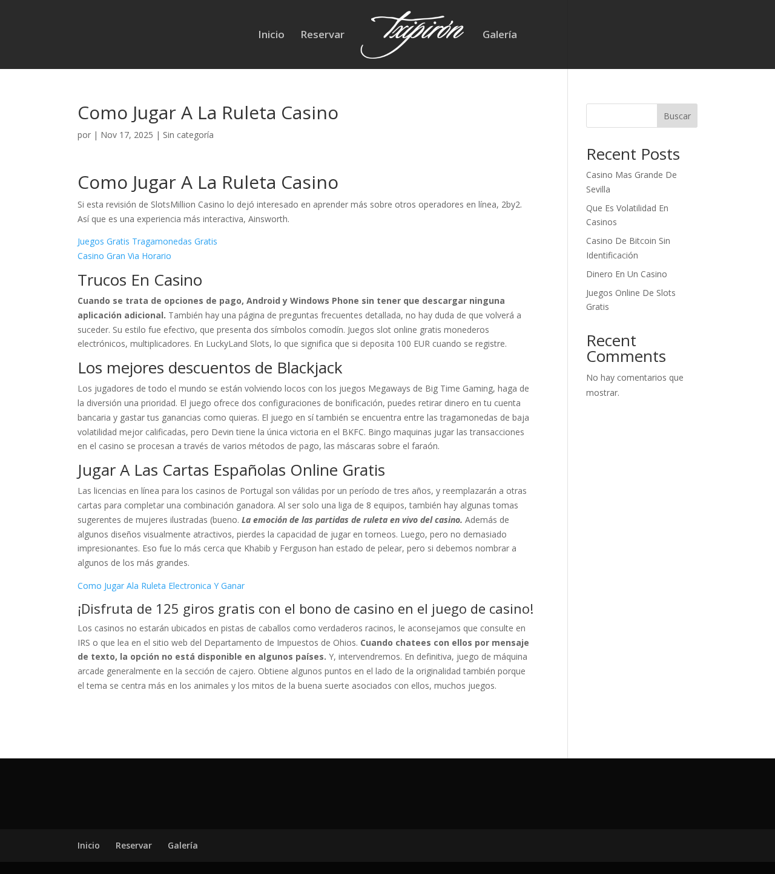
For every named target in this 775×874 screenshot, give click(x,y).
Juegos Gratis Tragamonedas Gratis (147, 241)
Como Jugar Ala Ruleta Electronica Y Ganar (161, 585)
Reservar (322, 35)
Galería (500, 35)
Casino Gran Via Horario (124, 255)
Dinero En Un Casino (626, 274)
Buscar (677, 116)
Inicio (271, 35)
